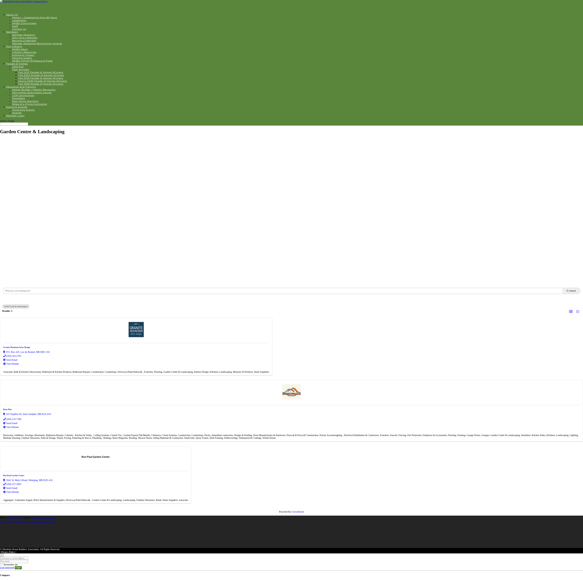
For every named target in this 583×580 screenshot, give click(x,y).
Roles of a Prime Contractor (29, 104)
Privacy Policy (8, 552)
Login (18, 567)
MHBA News (20, 49)
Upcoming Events (23, 109)
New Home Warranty (25, 101)
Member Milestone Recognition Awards (37, 43)
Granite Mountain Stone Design (16, 347)
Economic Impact (23, 55)
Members (12, 32)
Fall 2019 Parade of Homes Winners (40, 78)
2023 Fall (18, 66)
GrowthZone (298, 511)
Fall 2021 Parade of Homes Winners (40, 72)
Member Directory (23, 34)
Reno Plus (7, 409)
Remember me (10, 564)
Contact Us (19, 29)
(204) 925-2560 (14, 517)
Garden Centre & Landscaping (15, 306)
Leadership (19, 20)
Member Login (15, 115)
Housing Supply (22, 57)
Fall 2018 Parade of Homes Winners (40, 83)
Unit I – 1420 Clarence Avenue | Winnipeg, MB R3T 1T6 (27, 522)
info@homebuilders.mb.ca (43, 517)
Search (572, 290)
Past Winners (20, 69)
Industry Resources (24, 52)
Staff (15, 26)
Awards (17, 112)
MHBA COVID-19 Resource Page (32, 60)
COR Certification (23, 95)
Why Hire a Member (25, 37)
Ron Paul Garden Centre (13, 475)
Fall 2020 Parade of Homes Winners (41, 75)
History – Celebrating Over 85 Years (34, 17)
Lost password (7, 567)
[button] (571, 312)
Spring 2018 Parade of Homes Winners (42, 81)
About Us (12, 14)
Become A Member (24, 40)
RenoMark (18, 98)
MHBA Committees (24, 23)
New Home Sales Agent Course (31, 92)
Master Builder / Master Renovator (34, 89)
